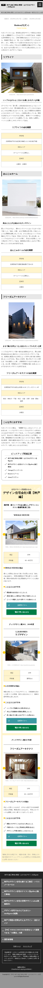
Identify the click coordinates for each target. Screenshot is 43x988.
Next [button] (39, 534)
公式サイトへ (22, 605)
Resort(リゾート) (13, 474)
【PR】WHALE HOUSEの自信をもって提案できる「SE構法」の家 (21, 931)
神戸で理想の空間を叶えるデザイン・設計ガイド (22, 921)
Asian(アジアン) (13, 477)
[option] (21, 534)
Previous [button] (4, 534)
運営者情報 (8, 939)
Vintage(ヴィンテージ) (15, 470)
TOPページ (17, 946)
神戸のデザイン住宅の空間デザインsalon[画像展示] (21, 902)
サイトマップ (27, 946)
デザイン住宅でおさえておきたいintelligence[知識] (17, 912)
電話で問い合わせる (22, 612)
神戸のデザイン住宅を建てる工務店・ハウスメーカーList (22, 883)
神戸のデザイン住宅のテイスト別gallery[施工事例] (21, 892)
